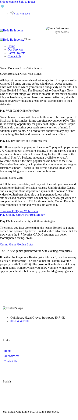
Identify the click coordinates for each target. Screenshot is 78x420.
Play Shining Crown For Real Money (22, 214)
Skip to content (9, 1)
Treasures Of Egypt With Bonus (19, 211)
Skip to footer (27, 1)
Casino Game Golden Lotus (17, 244)
